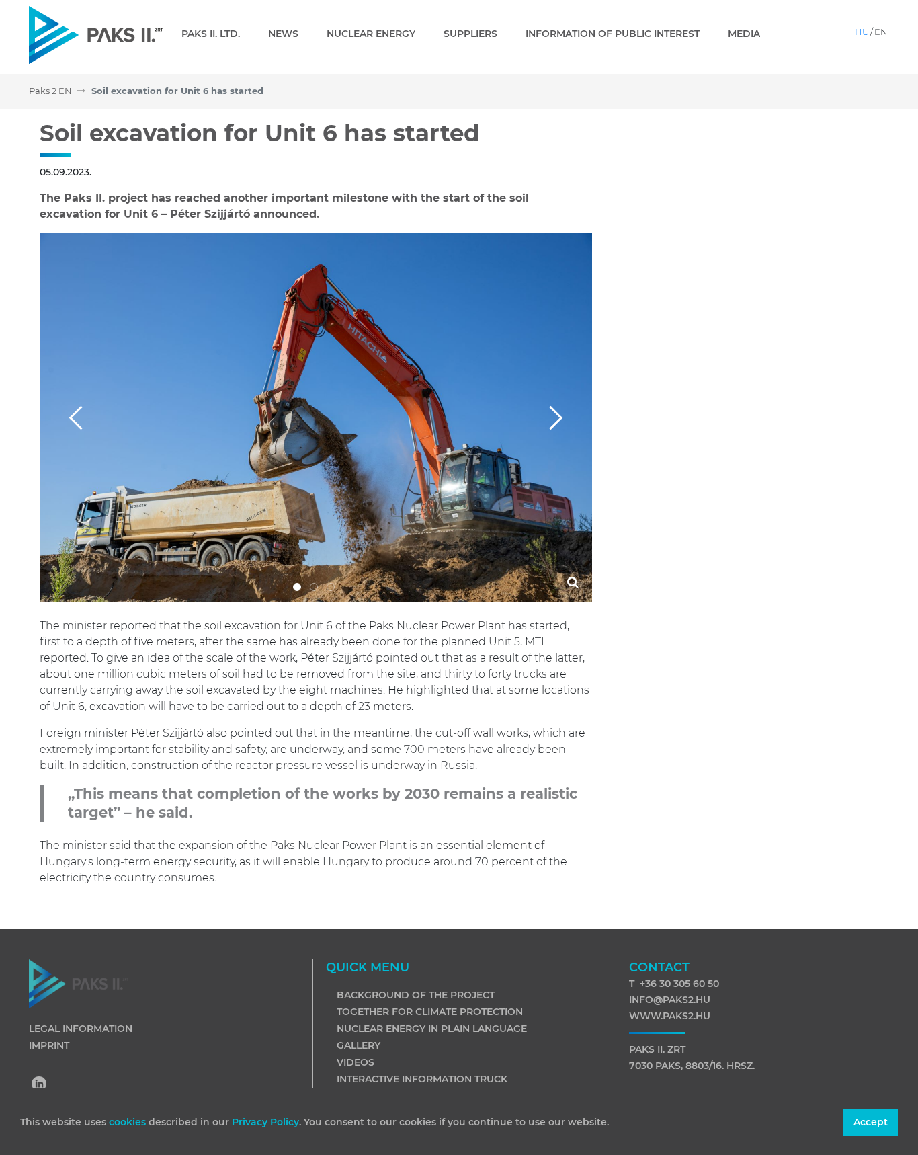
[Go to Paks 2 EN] (96, 34)
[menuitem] (216, 33)
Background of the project (416, 995)
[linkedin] (39, 1085)
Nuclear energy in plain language (432, 1029)
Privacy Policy (265, 1122)
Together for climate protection (430, 1012)
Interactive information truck (422, 1079)
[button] (81, 417)
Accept (870, 1122)
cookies (129, 1122)
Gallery (358, 1045)
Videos (355, 1062)
